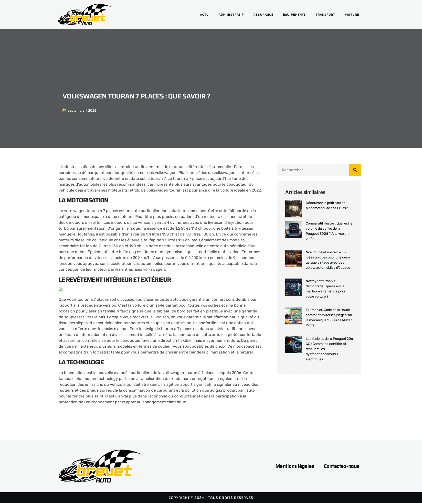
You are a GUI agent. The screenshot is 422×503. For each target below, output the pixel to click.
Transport (325, 14)
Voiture (352, 14)
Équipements (294, 14)
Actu (204, 14)
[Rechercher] (355, 170)
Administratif (231, 14)
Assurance (263, 14)
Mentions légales (294, 466)
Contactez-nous (341, 466)
